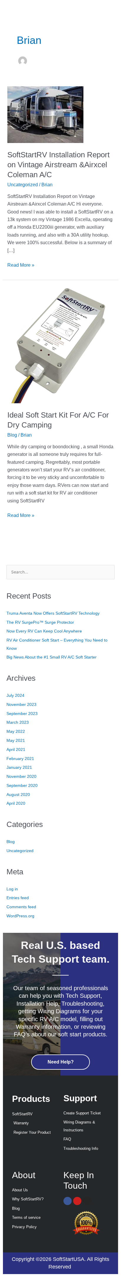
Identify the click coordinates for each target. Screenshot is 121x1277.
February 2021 (20, 758)
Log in (12, 889)
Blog (12, 434)
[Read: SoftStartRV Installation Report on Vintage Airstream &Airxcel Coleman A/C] (45, 114)
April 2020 (15, 803)
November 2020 (21, 776)
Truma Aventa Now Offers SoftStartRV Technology (53, 613)
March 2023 (17, 722)
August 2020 (18, 794)
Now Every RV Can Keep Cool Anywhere (44, 631)
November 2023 (21, 704)
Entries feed (17, 898)
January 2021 (19, 767)
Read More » (20, 264)
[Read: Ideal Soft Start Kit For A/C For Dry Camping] (60, 344)
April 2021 (15, 749)
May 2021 (15, 740)
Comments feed (21, 907)
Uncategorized (22, 184)
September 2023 (22, 713)
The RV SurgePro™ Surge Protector (40, 622)
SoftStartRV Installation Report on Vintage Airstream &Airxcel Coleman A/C (58, 164)
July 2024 (15, 695)
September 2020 (22, 785)
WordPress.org (20, 916)
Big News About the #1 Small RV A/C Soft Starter (51, 657)
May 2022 (15, 731)
